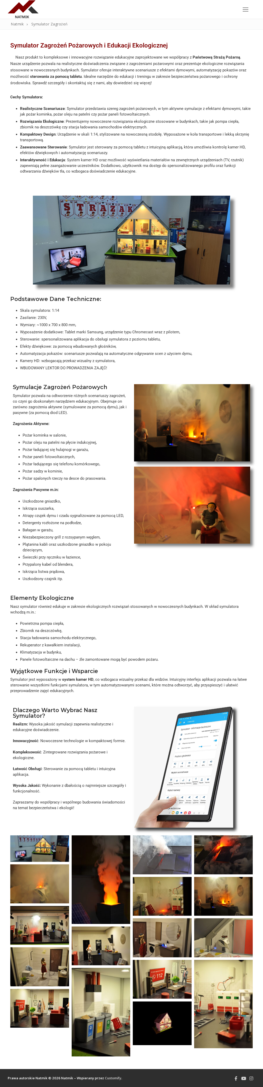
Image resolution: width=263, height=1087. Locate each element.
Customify (113, 1078)
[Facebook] (235, 1078)
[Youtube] (243, 1078)
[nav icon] (245, 9)
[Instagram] (251, 1078)
